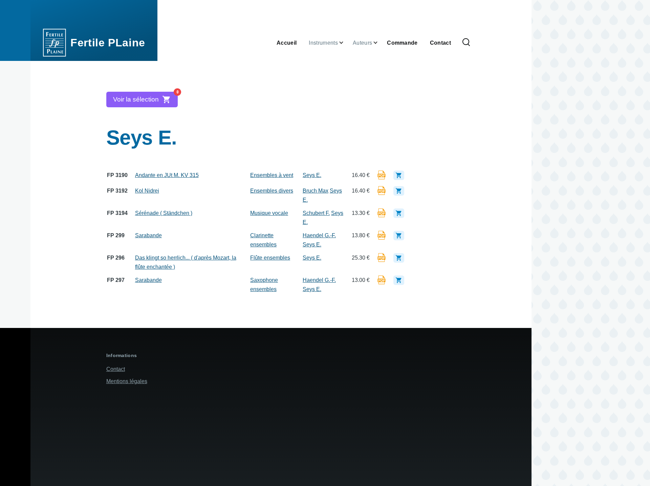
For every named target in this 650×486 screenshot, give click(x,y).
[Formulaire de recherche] (466, 42)
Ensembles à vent (271, 175)
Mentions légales (126, 381)
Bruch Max (315, 191)
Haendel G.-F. (319, 235)
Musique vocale (269, 213)
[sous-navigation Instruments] (345, 43)
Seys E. (312, 175)
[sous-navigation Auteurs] (379, 43)
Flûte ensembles (270, 258)
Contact (115, 369)
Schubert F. (316, 213)
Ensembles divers (271, 191)
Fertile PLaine (107, 43)
